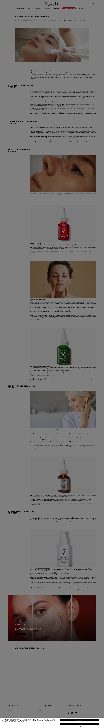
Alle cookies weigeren (79, 723)
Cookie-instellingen (80, 726)
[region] (52, 723)
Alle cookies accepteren (79, 720)
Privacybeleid (21, 721)
